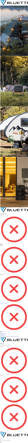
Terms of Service (16, 336)
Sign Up (6, 333)
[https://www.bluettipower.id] (14, 5)
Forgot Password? (2, 333)
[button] (1, 274)
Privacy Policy (11, 336)
